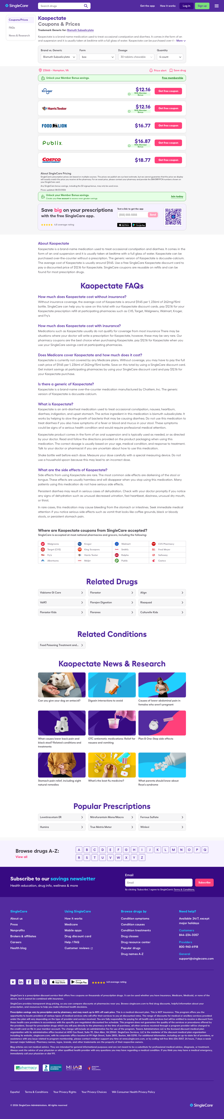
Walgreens (53, 544)
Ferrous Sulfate (149, 817)
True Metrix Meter (101, 827)
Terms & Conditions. (184, 889)
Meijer (87, 560)
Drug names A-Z (132, 954)
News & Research (19, 35)
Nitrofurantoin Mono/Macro (107, 817)
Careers (15, 942)
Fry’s (49, 555)
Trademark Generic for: (52, 30)
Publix (124, 560)
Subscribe (204, 882)
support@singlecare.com (196, 958)
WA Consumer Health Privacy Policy (133, 1092)
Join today (177, 196)
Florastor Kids (48, 612)
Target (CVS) (54, 549)
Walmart (126, 544)
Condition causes (133, 924)
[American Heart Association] (95, 1068)
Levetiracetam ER (50, 817)
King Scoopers (92, 549)
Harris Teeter (91, 555)
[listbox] (59, 54)
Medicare (71, 924)
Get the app (147, 5)
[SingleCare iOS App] (59, 982)
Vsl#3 (43, 602)
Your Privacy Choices (94, 1092)
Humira (44, 827)
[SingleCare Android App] (79, 982)
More (179, 40)
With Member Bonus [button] (140, 94)
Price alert (160, 70)
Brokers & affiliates (23, 936)
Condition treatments (136, 930)
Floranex (95, 612)
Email (129, 875)
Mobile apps (73, 930)
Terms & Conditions (36, 1092)
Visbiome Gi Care (50, 592)
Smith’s (125, 549)
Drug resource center (136, 942)
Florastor (95, 592)
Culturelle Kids (149, 612)
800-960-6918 (188, 946)
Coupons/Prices (18, 19)
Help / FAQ (72, 942)
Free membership (172, 77)
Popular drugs (130, 948)
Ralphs (125, 555)
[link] (177, 70)
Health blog (18, 948)
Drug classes (129, 936)
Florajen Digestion (101, 602)
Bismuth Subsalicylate (80, 30)
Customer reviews (77, 948)
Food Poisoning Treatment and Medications (59, 645)
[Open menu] (216, 6)
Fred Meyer (164, 549)
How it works (167, 5)
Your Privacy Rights (64, 1092)
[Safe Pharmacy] (26, 1068)
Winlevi (144, 827)
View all (21, 857)
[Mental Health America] (74, 1068)
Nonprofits (17, 930)
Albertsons (53, 560)
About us (16, 918)
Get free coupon (168, 91)
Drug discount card (78, 936)
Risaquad (146, 602)
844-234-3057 (189, 935)
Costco (162, 560)
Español (15, 1092)
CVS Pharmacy (166, 544)
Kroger (88, 544)
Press (14, 924)
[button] (54, 70)
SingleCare (25, 1105)
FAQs (12, 27)
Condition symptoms (135, 918)
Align (143, 592)
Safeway (163, 555)
